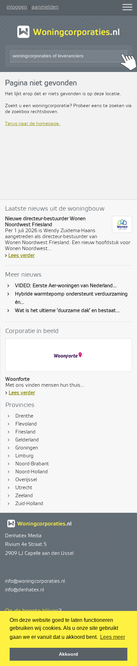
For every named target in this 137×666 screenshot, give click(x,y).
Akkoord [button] (68, 654)
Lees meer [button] (112, 637)
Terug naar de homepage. (32, 124)
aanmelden (45, 7)
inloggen (17, 7)
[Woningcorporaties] (68, 37)
